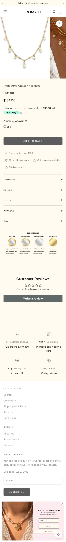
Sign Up (48, 526)
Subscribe (17, 492)
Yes (9, 126)
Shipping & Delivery (15, 406)
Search (8, 394)
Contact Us (10, 400)
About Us (9, 433)
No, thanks (48, 532)
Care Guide (10, 417)
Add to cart (33, 141)
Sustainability (11, 439)
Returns (8, 412)
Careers (8, 445)
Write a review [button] (33, 298)
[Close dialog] (62, 503)
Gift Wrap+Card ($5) (15, 121)
